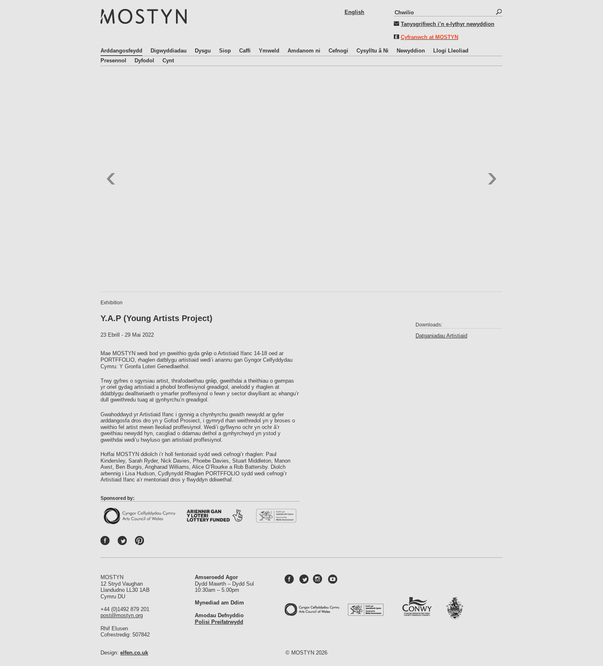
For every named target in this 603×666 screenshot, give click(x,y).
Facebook (113, 542)
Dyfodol (144, 60)
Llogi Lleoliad (450, 51)
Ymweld (269, 51)
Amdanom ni (304, 51)
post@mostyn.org (121, 615)
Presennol (113, 60)
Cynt (168, 60)
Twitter (131, 542)
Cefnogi (338, 51)
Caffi (245, 51)
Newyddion (411, 51)
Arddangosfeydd (121, 51)
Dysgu (203, 51)
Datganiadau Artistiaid (441, 336)
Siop (225, 51)
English (354, 12)
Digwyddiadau (169, 51)
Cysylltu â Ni (372, 51)
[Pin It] (141, 542)
